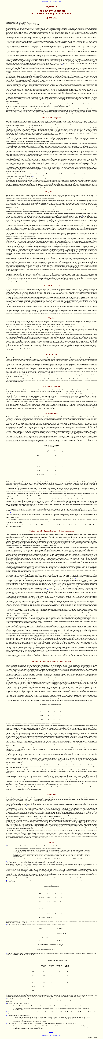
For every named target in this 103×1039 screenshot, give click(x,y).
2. (6, 861)
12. (7, 1023)
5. (6, 953)
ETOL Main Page (57, 1)
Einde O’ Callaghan (15, 24)
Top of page (51, 1032)
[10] (48, 589)
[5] (82, 216)
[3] (83, 130)
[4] (33, 176)
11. (6, 1015)
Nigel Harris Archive (46, 1)
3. (6, 880)
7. (6, 994)
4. (6, 924)
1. (6, 845)
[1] (63, 64)
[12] (40, 812)
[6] (10, 512)
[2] (81, 121)
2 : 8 (19, 22)
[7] (58, 545)
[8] (81, 554)
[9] (75, 578)
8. (6, 998)
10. (7, 1011)
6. (6, 956)
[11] (27, 805)
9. (6, 1003)
